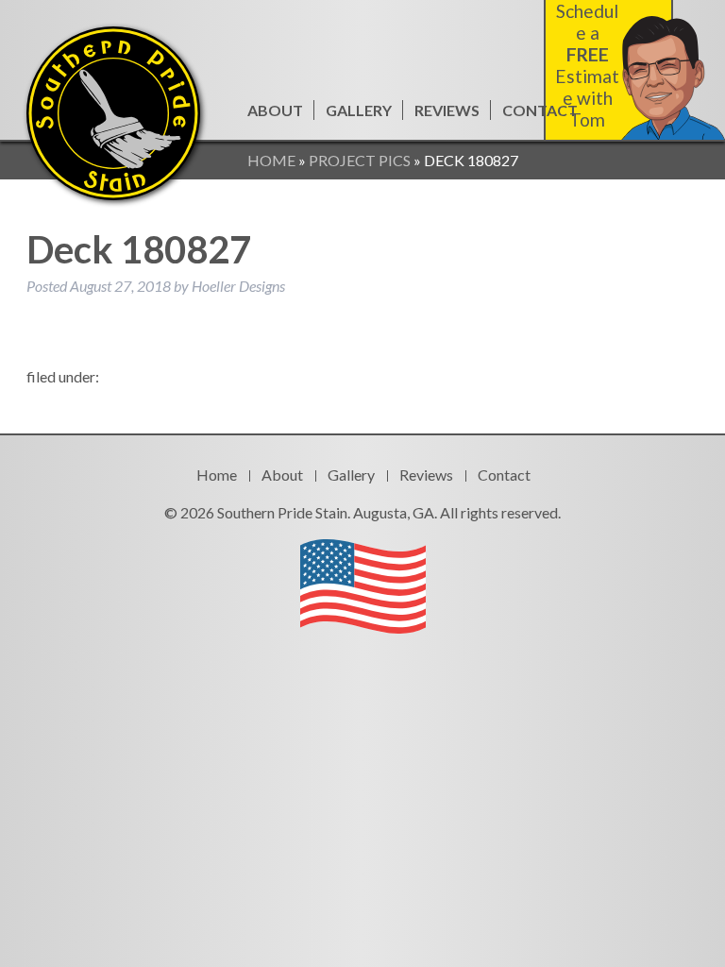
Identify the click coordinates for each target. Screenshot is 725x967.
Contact (540, 110)
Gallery (359, 110)
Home (271, 160)
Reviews (447, 110)
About (275, 110)
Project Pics (360, 160)
